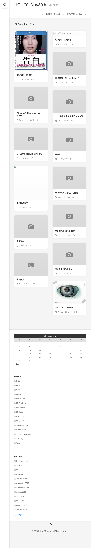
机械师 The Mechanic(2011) (67, 78)
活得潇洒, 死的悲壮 (63, 40)
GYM (18, 385)
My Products (21, 403)
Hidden (19, 390)
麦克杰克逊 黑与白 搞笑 (65, 231)
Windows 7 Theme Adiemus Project (29, 114)
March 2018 (20, 505)
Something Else (22, 425)
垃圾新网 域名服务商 (64, 269)
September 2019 (22, 483)
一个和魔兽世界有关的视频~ (67, 193)
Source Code (21, 430)
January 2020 (21, 479)
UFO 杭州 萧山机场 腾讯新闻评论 (69, 116)
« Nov (16, 364)
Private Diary (21, 416)
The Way (19, 439)
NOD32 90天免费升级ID (65, 308)
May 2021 (20, 470)
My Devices (20, 399)
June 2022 (20, 465)
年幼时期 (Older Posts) (55, 14)
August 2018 (21, 492)
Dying (18, 381)
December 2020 (22, 474)
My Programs (21, 408)
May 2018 (20, 501)
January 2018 (21, 510)
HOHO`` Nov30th (30, 4)
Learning (19, 394)
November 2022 (22, 461)
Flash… (58, 155)
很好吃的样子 (22, 203)
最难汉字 (20, 241)
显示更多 (18, 515)
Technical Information (24, 434)
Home (40, 14)
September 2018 (22, 487)
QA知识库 (20, 421)
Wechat (19, 443)
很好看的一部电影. (24, 75)
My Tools (19, 412)
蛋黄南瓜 (20, 279)
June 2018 (20, 496)
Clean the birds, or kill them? (29, 154)
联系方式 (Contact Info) (76, 14)
